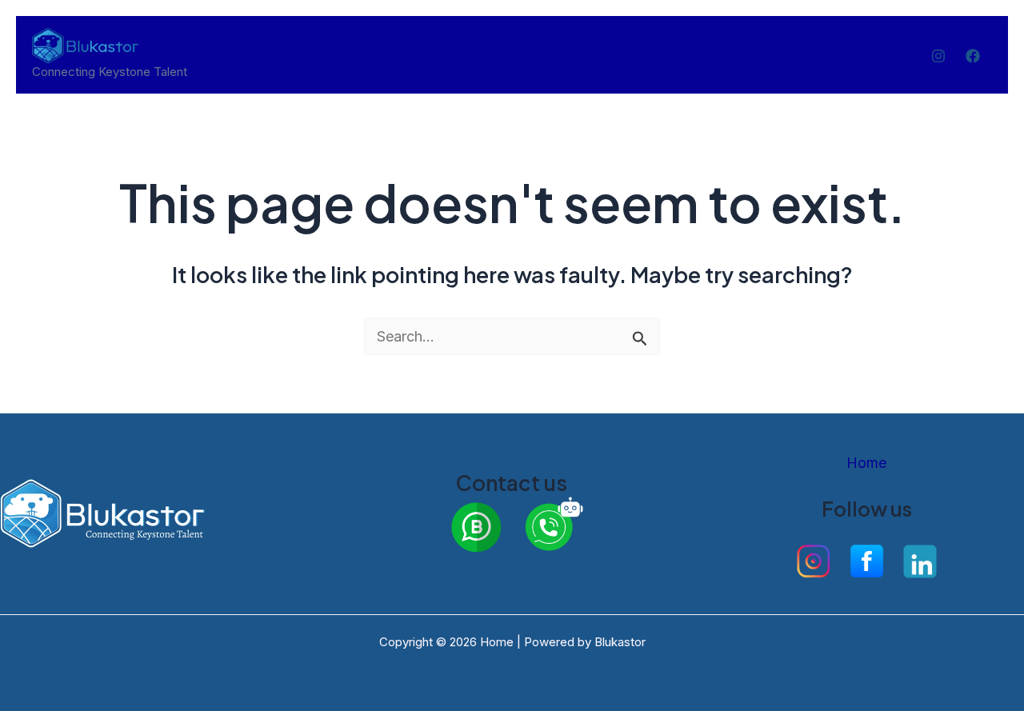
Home (866, 462)
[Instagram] (938, 56)
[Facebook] (973, 56)
